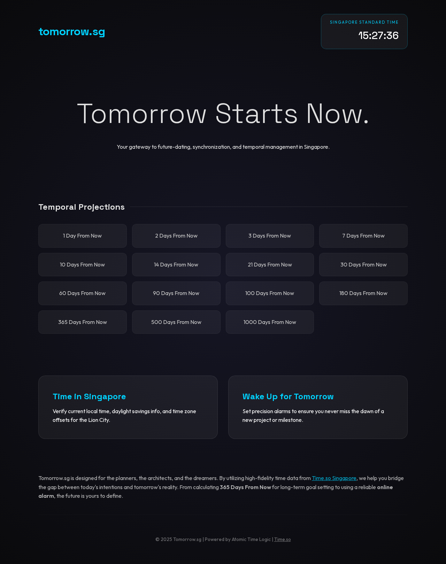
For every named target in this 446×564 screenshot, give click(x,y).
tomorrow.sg (71, 31)
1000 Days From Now (270, 321)
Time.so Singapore (334, 477)
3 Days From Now (269, 235)
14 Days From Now (176, 264)
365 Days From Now (82, 321)
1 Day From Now (82, 235)
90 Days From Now (176, 292)
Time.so (282, 539)
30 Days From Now (363, 264)
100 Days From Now (269, 292)
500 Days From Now (176, 321)
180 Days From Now (363, 292)
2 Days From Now (176, 235)
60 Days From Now (82, 292)
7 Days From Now (363, 235)
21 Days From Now (270, 264)
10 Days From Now (82, 264)
